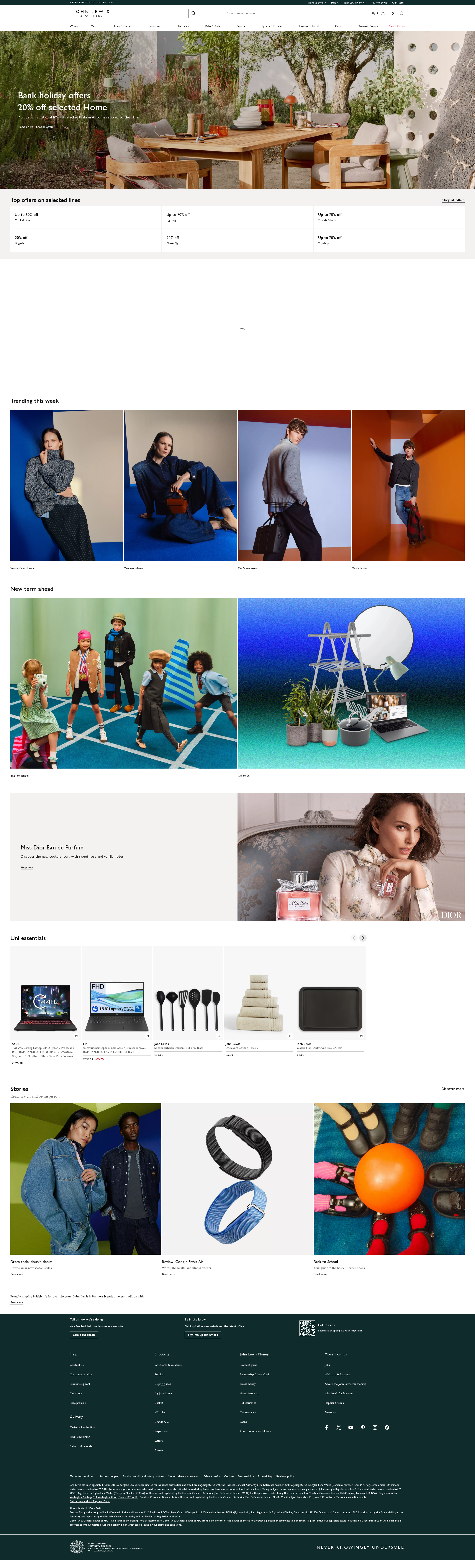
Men (93, 26)
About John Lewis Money (255, 1431)
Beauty (240, 26)
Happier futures (334, 1403)
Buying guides (163, 1384)
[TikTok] (387, 1428)
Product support (80, 1384)
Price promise (78, 1403)
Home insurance (249, 1393)
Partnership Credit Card (254, 1374)
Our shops (76, 1393)
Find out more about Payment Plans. (90, 1501)
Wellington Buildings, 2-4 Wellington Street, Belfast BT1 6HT (104, 1497)
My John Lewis (379, 2)
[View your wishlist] (391, 13)
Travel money (248, 1384)
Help (333, 2)
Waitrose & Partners (337, 1374)
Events (159, 1450)
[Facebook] (326, 1428)
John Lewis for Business (339, 1393)
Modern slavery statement (184, 1476)
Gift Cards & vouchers (168, 1365)
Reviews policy (285, 1476)
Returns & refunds (81, 1446)
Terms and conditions (83, 1476)
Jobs (327, 1365)
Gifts (338, 26)
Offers (159, 1440)
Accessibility (265, 1476)
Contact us (77, 1365)
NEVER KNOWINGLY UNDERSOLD (91, 2)
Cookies (229, 1476)
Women (74, 26)
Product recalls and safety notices (143, 1476)
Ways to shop (315, 2)
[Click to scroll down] (237, 181)
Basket (159, 1403)
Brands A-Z (162, 1422)
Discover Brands (368, 26)
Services (160, 1374)
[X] (338, 1428)
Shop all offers (453, 200)
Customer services (81, 1374)
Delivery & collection (82, 1427)
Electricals (182, 26)
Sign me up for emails (203, 1334)
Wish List (161, 1412)
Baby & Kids (212, 26)
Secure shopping (109, 1476)
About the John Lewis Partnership (345, 1384)
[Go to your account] (383, 13)
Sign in (375, 13)
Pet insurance (248, 1403)
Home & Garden (122, 26)
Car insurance (248, 1412)
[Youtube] (350, 1428)
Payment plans (248, 1365)
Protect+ (330, 1412)
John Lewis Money (354, 2)
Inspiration (161, 1431)
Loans (243, 1422)
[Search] (193, 13)
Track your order (80, 1436)
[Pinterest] (363, 1428)
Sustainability (246, 1476)
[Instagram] (375, 1428)
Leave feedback (84, 1334)
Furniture (154, 26)
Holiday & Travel (309, 26)
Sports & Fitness (272, 26)
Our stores (398, 2)
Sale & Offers (397, 26)
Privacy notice (212, 1476)
